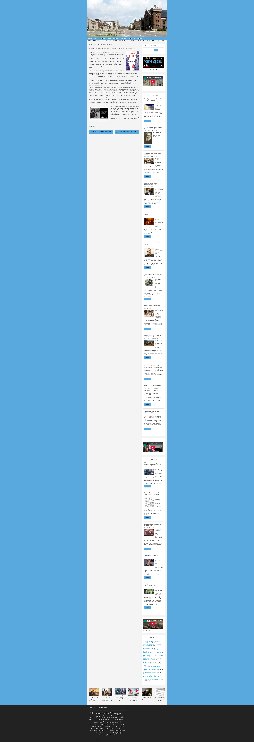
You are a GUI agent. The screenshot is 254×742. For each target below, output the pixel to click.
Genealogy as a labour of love (151, 555)
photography (116, 728)
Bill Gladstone (92, 45)
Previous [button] (144, 62)
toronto (115, 732)
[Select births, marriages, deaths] (153, 62)
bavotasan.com (162, 739)
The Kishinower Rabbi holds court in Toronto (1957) (153, 679)
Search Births (104, 40)
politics (103, 730)
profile (111, 730)
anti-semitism (119, 713)
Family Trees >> (160, 40)
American (107, 713)
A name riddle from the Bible (151, 411)
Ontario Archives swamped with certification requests (153, 649)
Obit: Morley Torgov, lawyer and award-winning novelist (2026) (94, 699)
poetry (91, 730)
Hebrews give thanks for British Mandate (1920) (152, 666)
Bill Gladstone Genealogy (100, 739)
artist (102, 715)
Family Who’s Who (150, 40)
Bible (106, 715)
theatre (105, 733)
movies (103, 726)
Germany (96, 719)
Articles (109, 38)
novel (93, 728)
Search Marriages (113, 40)
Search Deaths (122, 40)
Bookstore (124, 38)
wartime (104, 735)
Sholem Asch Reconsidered (148, 682)
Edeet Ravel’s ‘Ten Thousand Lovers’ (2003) (151, 669)
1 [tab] (150, 69)
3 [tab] (153, 69)
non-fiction (118, 726)
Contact (139, 38)
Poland (99, 126)
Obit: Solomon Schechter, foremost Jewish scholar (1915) (153, 128)
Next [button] (162, 62)
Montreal (96, 726)
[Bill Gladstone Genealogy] (127, 18)
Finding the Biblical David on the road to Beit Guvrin (152, 336)
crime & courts (106, 717)
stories (99, 733)
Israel (101, 722)
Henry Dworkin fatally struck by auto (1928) (151, 663)
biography (114, 715)
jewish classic (109, 722)
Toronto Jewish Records (93, 40)
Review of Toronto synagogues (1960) (150, 672)
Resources (102, 38)
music (109, 726)
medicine (116, 724)
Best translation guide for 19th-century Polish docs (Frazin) (152, 493)
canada (94, 717)
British (122, 715)
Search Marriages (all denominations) (136, 40)
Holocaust (94, 126)
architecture (95, 715)
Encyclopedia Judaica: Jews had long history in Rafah (152, 99)
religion (118, 730)
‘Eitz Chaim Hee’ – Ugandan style (149, 675)
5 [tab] (156, 69)
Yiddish (112, 735)
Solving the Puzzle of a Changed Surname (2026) (152, 676)
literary (109, 724)
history (110, 719)
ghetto (102, 719)
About (95, 38)
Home (90, 38)
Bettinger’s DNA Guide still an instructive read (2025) (152, 584)
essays (114, 717)
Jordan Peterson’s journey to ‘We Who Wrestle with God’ (152, 183)
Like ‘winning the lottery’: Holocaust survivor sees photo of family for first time (152, 464)
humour (96, 722)
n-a (145, 102)
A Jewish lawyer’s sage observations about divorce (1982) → (126, 132)
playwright (122, 728)
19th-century (96, 713)
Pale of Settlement (107, 728)
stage (93, 733)
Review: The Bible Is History (151, 364)
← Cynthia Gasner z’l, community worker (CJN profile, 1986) (100, 132)
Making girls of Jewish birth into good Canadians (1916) (152, 306)
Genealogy (116, 38)
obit (99, 728)
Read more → (147, 120)
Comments (132, 38)
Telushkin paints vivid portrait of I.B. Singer (151, 652)
